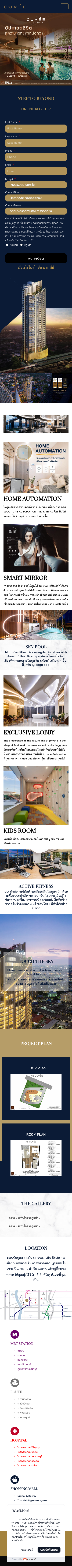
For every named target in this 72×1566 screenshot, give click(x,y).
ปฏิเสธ (27, 245)
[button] (3, 49)
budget (9, 179)
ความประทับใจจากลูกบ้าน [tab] (24, 1217)
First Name (11, 122)
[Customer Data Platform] (36, 1559)
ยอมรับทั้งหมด (49, 1550)
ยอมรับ (14, 245)
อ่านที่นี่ (48, 267)
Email (8, 165)
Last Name (11, 136)
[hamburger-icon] (65, 6)
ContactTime (12, 192)
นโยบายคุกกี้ (27, 1550)
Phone (9, 151)
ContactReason (14, 205)
